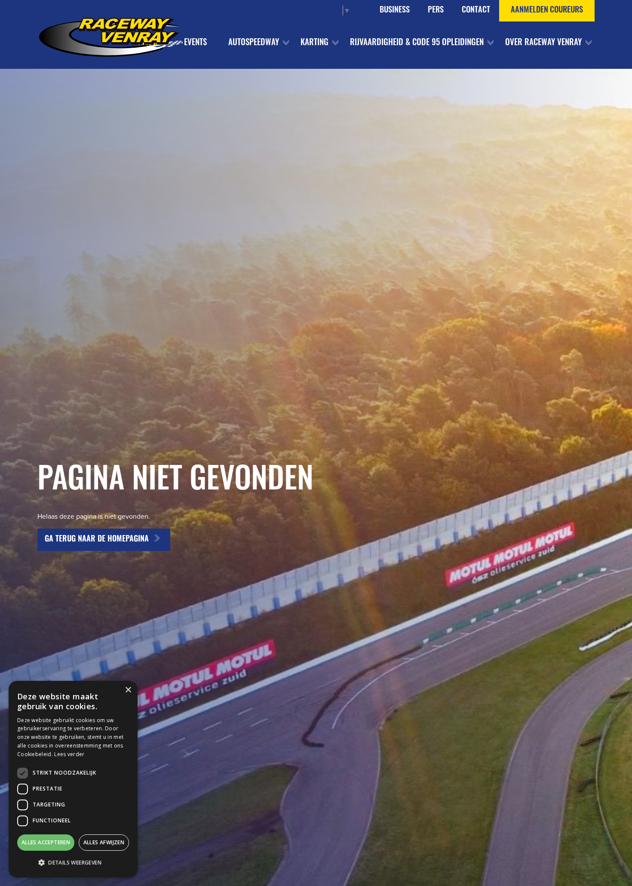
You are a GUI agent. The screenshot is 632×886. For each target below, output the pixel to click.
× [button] (128, 690)
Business (395, 10)
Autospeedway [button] (253, 43)
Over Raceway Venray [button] (543, 43)
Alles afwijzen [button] (104, 842)
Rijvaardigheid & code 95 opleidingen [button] (417, 43)
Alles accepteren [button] (45, 842)
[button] (73, 862)
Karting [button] (314, 43)
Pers (436, 10)
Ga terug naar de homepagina (97, 540)
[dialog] (73, 779)
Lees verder (69, 754)
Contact (476, 10)
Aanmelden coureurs (547, 10)
